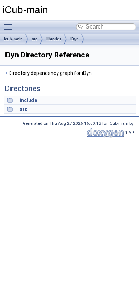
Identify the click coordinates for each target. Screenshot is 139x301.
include (28, 100)
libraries (53, 39)
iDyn (74, 39)
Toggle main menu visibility (9, 26)
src (34, 39)
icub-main (13, 39)
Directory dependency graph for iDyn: (50, 73)
